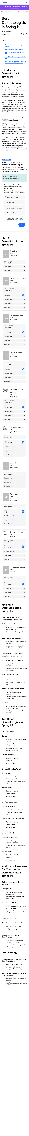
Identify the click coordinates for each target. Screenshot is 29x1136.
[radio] (14, 197)
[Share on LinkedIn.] (21, 34)
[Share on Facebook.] (19, 34)
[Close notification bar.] (26, 7)
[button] (14, 178)
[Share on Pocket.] (26, 34)
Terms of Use (18, 219)
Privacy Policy (10, 221)
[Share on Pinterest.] (24, 34)
